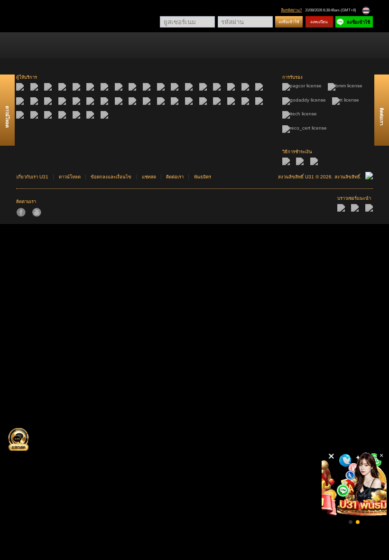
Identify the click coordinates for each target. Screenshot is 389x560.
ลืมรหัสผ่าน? (291, 10)
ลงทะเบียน (319, 22)
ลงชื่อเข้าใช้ (288, 22)
